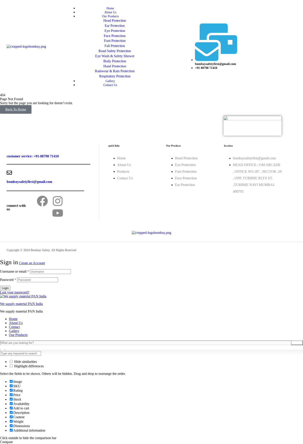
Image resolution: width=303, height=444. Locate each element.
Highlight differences (28, 366)
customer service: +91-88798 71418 (33, 156)
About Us (16, 323)
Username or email (14, 271)
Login (5, 288)
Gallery (14, 331)
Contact (14, 327)
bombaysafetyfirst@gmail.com (29, 182)
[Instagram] (57, 201)
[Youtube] (57, 213)
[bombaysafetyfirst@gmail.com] (9, 172)
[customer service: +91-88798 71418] (9, 147)
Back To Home (15, 109)
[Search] (297, 342)
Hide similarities (25, 362)
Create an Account (32, 263)
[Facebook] (42, 201)
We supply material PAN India (21, 304)
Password (8, 280)
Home (13, 319)
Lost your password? (14, 292)
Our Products (18, 335)
